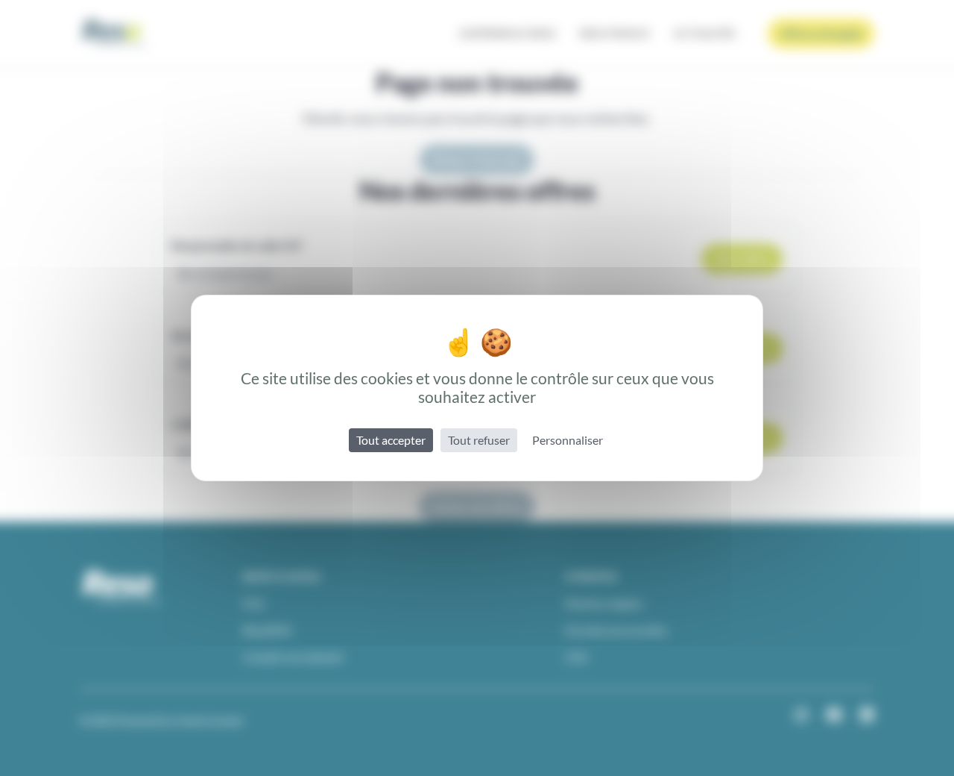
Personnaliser (567, 440)
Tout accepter (391, 440)
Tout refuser (479, 440)
